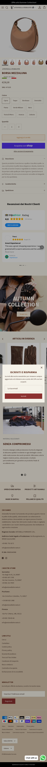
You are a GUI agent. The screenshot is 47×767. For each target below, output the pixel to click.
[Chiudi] (41, 367)
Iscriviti (23, 396)
